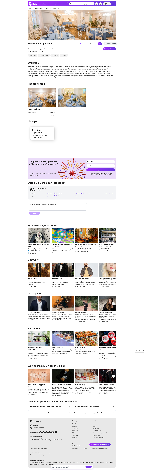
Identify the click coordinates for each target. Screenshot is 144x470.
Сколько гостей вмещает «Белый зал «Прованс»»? (45, 406)
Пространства (44, 55)
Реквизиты (75, 448)
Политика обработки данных (139, 351)
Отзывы (64, 55)
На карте (55, 55)
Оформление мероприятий (100, 432)
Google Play (47, 439)
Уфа (46, 464)
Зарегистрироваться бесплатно (100, 444)
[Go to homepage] (34, 4)
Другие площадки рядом (43, 225)
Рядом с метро (97, 423)
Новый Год (75, 435)
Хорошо (89, 466)
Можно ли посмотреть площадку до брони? (88, 413)
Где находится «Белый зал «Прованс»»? (87, 406)
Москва (32, 462)
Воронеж (55, 462)
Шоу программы (97, 430)
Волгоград (48, 462)
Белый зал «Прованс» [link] (52, 8)
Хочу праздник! (100, 170)
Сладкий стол (96, 435)
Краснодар (75, 462)
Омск (106, 462)
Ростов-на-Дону (34, 464)
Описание (33, 55)
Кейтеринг (74, 432)
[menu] (113, 3)
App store (36, 439)
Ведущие (74, 437)
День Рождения (76, 423)
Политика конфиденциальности (100, 448)
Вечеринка (75, 430)
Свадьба (74, 426)
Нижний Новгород (91, 462)
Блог (85, 448)
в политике (65, 467)
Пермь (111, 462)
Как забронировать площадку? (39, 413)
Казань (69, 462)
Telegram (35, 425)
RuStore (57, 439)
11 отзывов (93, 44)
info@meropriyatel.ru (38, 427)
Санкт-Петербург (40, 462)
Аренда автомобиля (98, 437)
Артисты (95, 426)
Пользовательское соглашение (38, 448)
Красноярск (82, 462)
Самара (42, 464)
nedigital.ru (43, 455)
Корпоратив (75, 428)
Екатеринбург (62, 462)
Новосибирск (42, 3)
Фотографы (96, 428)
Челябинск (51, 464)
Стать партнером (61, 4)
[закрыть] (143, 350)
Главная (30, 8)
